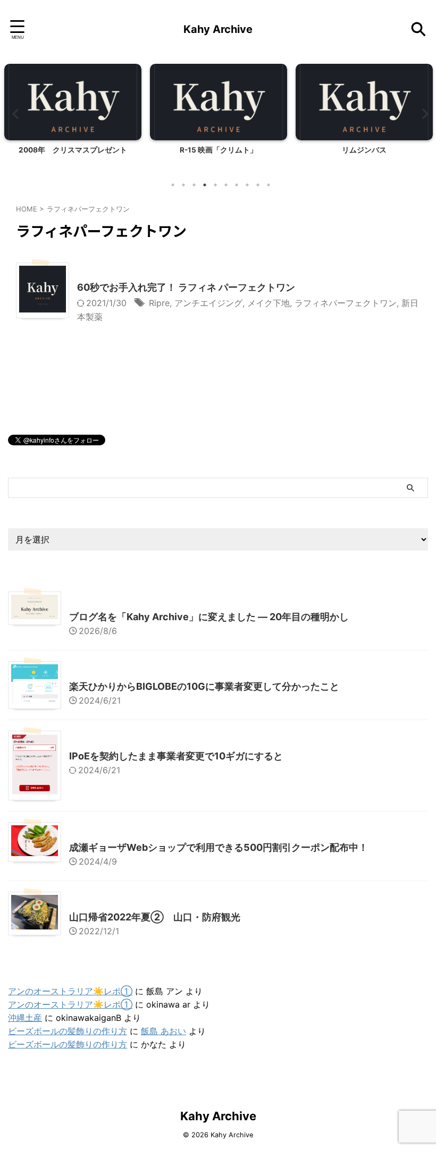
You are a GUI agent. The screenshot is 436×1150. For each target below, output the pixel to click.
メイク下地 (268, 303)
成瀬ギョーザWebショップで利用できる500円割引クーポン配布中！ (218, 847)
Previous (14, 113)
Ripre (159, 303)
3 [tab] (194, 185)
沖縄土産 (25, 1017)
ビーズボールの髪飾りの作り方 (67, 1031)
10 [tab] (268, 185)
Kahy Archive (218, 29)
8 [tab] (247, 185)
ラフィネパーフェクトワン (346, 303)
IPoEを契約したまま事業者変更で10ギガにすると (176, 756)
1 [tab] (172, 185)
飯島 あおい (163, 1031)
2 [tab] (183, 185)
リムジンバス (364, 150)
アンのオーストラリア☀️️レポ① (70, 991)
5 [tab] (215, 185)
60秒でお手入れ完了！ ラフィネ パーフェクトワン (186, 287)
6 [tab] (226, 185)
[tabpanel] (72, 119)
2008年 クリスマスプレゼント (73, 150)
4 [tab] (204, 185)
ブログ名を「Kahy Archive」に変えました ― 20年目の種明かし (209, 616)
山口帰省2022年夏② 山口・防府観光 (154, 917)
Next (422, 113)
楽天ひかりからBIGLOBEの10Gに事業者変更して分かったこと (204, 686)
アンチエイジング (208, 303)
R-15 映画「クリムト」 (218, 150)
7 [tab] (236, 185)
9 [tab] (258, 185)
